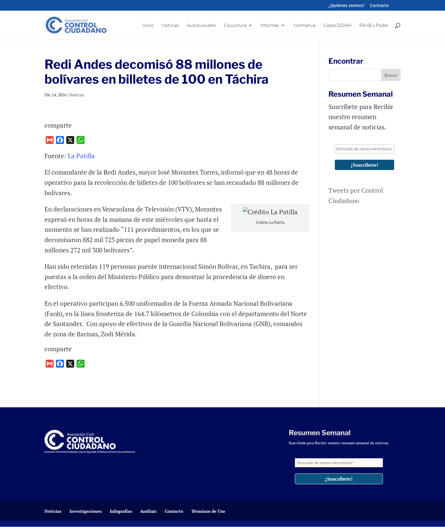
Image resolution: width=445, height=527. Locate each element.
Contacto (379, 5)
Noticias (170, 25)
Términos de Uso (208, 511)
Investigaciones (86, 511)
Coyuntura (235, 25)
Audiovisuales (201, 25)
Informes (269, 25)
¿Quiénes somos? (346, 5)
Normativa (304, 25)
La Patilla (82, 156)
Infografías (121, 511)
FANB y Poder (373, 25)
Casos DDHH (337, 25)
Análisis (148, 511)
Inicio (148, 25)
